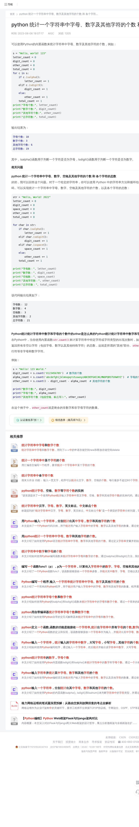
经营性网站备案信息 (113, 747)
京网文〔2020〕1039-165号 (87, 747)
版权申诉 (103, 751)
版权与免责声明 (89, 751)
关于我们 (58, 741)
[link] (12, 14)
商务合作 (84, 741)
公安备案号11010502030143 (33, 747)
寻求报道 (97, 741)
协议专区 (110, 741)
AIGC (51, 33)
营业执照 (129, 751)
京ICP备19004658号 (60, 747)
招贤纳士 (71, 741)
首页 (12, 14)
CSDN (122, 737)
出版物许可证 (116, 751)
